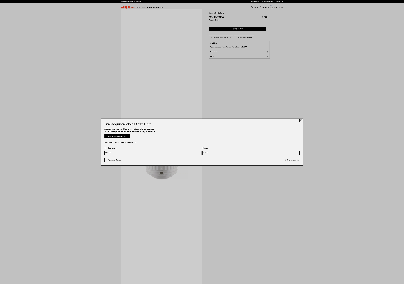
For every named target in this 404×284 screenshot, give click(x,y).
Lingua (205, 148)
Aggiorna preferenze (114, 160)
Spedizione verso (110, 148)
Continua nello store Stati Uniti (117, 136)
